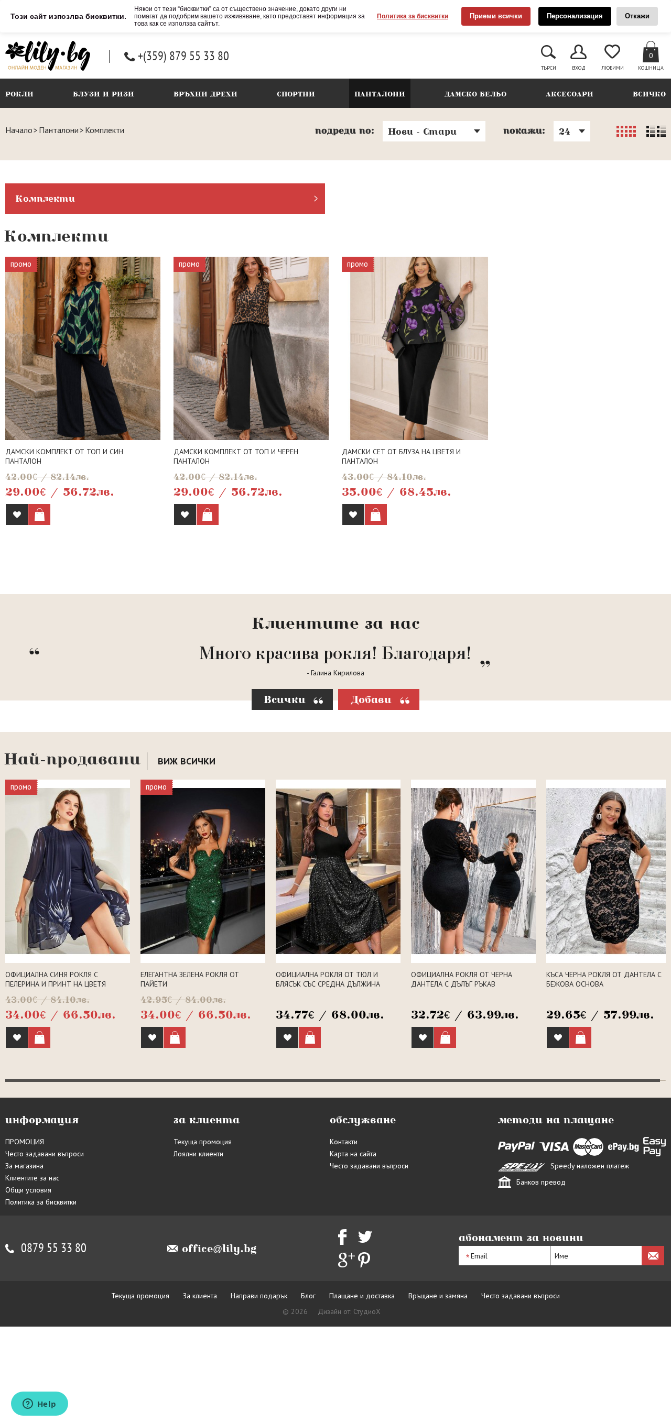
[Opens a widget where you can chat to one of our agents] (39, 1405)
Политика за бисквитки (412, 16)
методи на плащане (556, 1192)
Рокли (19, 94)
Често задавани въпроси (44, 1226)
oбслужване (363, 1192)
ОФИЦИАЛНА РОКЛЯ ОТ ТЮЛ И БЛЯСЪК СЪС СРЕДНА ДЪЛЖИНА (328, 1051)
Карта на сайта (353, 1226)
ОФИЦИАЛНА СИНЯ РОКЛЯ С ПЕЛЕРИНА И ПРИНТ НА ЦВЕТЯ (55, 1051)
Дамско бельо (475, 94)
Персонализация (575, 16)
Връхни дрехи (205, 94)
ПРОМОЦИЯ (24, 1214)
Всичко (649, 94)
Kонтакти (344, 1214)
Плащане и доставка (362, 1368)
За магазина (24, 1238)
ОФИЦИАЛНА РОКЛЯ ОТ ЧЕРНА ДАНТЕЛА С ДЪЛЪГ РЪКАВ (461, 1051)
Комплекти (45, 198)
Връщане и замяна (438, 1368)
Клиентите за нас (32, 1250)
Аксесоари (569, 94)
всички (186, 833)
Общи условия (28, 1262)
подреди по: (345, 130)
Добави (371, 771)
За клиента (200, 1368)
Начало (19, 130)
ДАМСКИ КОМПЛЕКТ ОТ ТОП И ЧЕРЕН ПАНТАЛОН (236, 456)
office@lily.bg (219, 1321)
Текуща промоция (203, 1214)
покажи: (524, 130)
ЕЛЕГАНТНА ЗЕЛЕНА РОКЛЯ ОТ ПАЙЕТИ (189, 1051)
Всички (285, 771)
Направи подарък (259, 1368)
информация (41, 1192)
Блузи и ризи (103, 94)
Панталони (379, 94)
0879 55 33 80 (53, 1320)
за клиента (207, 1192)
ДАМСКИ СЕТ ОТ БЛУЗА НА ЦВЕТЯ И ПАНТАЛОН (401, 456)
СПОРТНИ (296, 94)
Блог (308, 1368)
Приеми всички (496, 16)
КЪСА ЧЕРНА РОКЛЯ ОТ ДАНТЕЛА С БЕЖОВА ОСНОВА (604, 1051)
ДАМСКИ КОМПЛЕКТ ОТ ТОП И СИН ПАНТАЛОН (64, 456)
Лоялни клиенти (198, 1226)
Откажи (637, 16)
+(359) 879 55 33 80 (183, 56)
